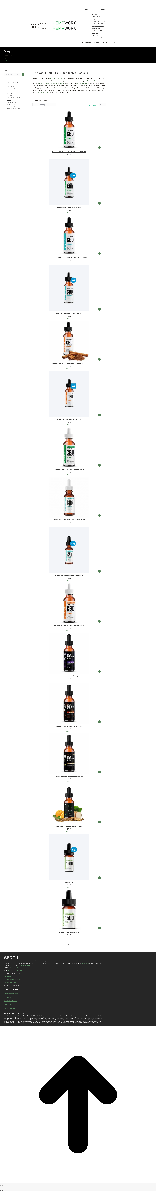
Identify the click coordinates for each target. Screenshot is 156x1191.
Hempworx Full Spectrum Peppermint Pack (69, 313)
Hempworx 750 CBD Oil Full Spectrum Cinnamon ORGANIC (69, 363)
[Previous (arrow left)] (0, 1188)
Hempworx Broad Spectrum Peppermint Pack (69, 575)
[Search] (23, 74)
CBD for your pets (82, 83)
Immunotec (85, 963)
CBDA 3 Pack (69, 882)
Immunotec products (42, 92)
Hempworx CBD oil (55, 78)
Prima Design (23, 1013)
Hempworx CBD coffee (47, 83)
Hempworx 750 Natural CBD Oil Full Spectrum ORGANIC (69, 152)
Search (6, 71)
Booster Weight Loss (10, 1001)
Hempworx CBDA (92, 81)
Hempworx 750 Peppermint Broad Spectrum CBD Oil (69, 520)
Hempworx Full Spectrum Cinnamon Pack (69, 419)
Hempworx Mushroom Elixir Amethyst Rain (69, 676)
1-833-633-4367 (31, 1)
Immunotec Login (9, 976)
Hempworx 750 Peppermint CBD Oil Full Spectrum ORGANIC (69, 258)
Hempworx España (9, 1008)
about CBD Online (26, 965)
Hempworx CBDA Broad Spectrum (69, 932)
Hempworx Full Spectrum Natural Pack (69, 207)
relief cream (60, 83)
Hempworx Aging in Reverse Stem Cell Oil (69, 826)
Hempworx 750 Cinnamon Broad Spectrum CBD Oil (69, 625)
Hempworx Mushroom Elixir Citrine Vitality (69, 726)
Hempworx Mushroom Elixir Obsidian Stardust (69, 776)
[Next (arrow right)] (2, 1188)
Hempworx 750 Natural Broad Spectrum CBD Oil (69, 469)
